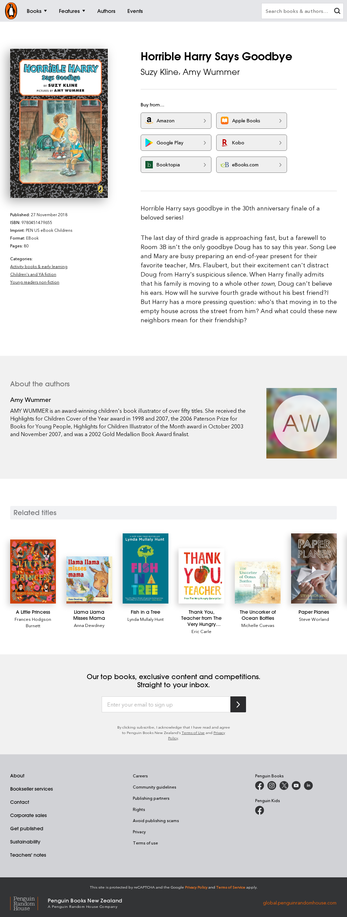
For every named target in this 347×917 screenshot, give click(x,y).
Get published (26, 829)
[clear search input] (337, 12)
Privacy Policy (196, 887)
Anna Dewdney (89, 625)
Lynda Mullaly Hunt (145, 619)
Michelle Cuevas (257, 625)
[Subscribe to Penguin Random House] (238, 704)
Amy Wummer (211, 72)
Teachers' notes (28, 855)
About (17, 776)
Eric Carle (201, 631)
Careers (140, 776)
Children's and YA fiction (33, 274)
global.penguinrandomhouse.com (299, 902)
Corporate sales (28, 815)
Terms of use (145, 843)
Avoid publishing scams (156, 820)
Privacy (139, 832)
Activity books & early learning (38, 266)
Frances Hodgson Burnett (33, 622)
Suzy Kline (160, 72)
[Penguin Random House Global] (29, 902)
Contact (19, 802)
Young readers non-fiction (34, 282)
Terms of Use (193, 732)
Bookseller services (31, 789)
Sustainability (25, 842)
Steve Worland (314, 619)
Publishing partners (151, 798)
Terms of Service (230, 887)
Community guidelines (154, 787)
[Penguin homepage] (11, 10)
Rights (139, 809)
